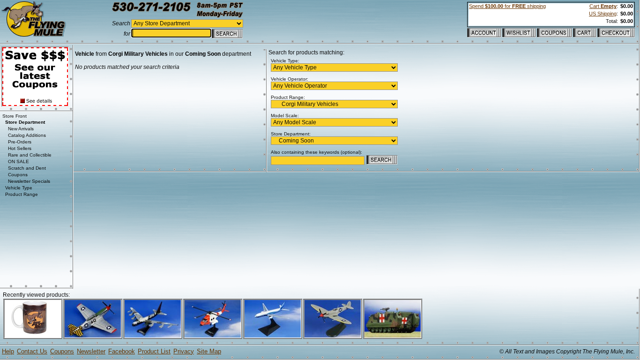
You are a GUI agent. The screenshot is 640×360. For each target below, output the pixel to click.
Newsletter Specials (29, 181)
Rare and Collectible (30, 155)
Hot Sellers (19, 148)
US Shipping (603, 13)
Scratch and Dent (27, 168)
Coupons (18, 174)
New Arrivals (21, 128)
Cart (603, 6)
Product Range (21, 194)
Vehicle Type (18, 187)
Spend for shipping (507, 6)
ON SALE (18, 161)
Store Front (14, 116)
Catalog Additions (27, 135)
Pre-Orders (19, 141)
